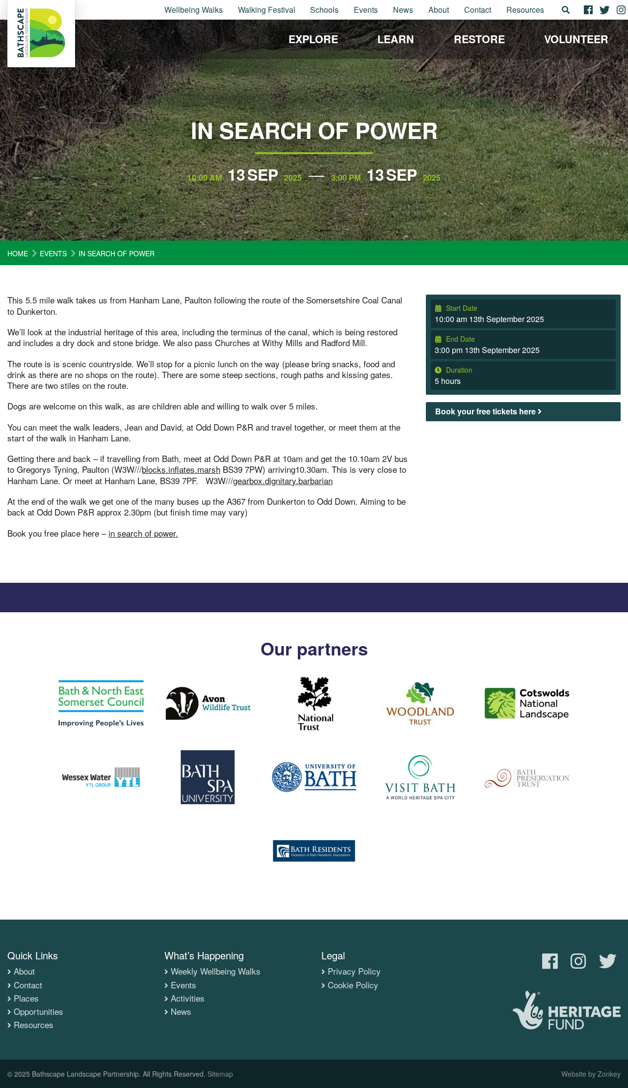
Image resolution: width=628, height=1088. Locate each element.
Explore (313, 39)
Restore (479, 39)
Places (26, 998)
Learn (395, 39)
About (438, 9)
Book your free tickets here (486, 411)
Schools (324, 9)
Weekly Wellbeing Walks (216, 971)
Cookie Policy (353, 984)
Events (366, 9)
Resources (525, 9)
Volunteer (576, 39)
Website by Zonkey (591, 1073)
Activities (188, 998)
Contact (477, 9)
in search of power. (143, 533)
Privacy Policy (354, 971)
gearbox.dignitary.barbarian (283, 480)
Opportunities (38, 1011)
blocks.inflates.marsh (181, 469)
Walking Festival (266, 9)
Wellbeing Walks (193, 9)
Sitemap (220, 1073)
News (403, 9)
